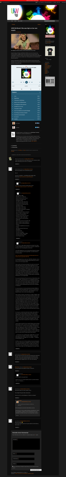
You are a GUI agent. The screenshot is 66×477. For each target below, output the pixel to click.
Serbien (46, 71)
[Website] (35, 123)
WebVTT (35, 141)
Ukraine (46, 72)
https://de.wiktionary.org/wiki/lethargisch (26, 176)
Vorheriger (13, 24)
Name (14, 453)
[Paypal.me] (38, 123)
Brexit (24, 150)
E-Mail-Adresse (15, 458)
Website (14, 463)
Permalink (12, 151)
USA (46, 73)
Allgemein (46, 63)
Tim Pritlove (20, 150)
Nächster (39, 24)
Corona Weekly (47, 65)
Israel (46, 70)
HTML (32, 141)
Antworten (17, 163)
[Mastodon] (37, 123)
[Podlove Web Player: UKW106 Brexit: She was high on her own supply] (26, 93)
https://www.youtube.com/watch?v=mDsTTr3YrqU (23, 186)
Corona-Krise (47, 66)
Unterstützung (49, 42)
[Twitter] (35, 127)
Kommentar (15, 439)
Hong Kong (47, 67)
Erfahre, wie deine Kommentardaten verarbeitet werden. (24, 473)
